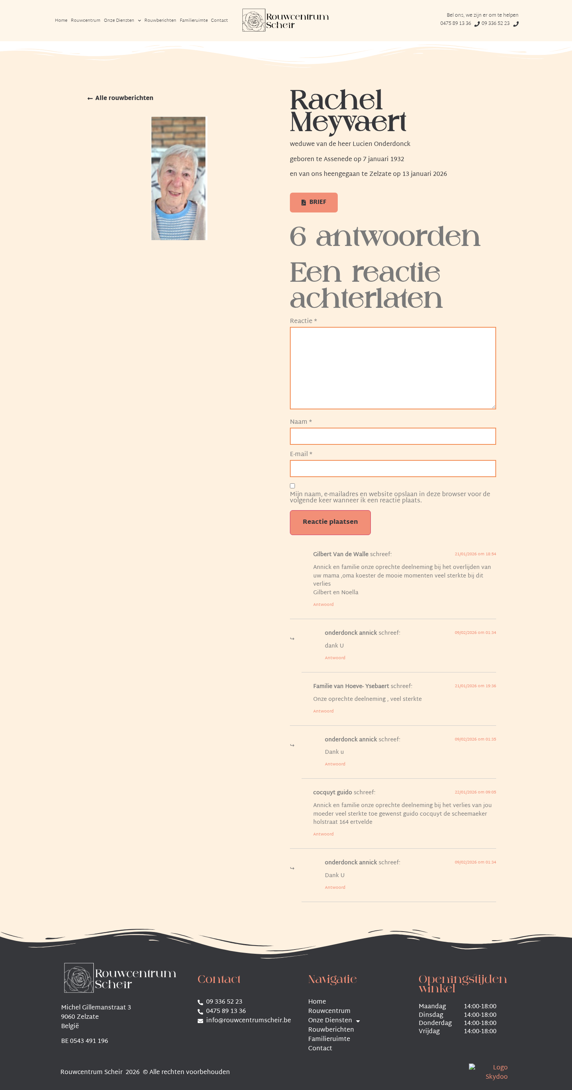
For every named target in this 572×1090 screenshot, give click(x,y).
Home (61, 20)
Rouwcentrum (85, 20)
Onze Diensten (119, 20)
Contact (219, 20)
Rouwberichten (160, 20)
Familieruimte (194, 20)
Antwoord (323, 605)
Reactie (303, 322)
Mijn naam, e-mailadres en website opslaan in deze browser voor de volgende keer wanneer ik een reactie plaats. (390, 498)
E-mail (301, 455)
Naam (301, 423)
